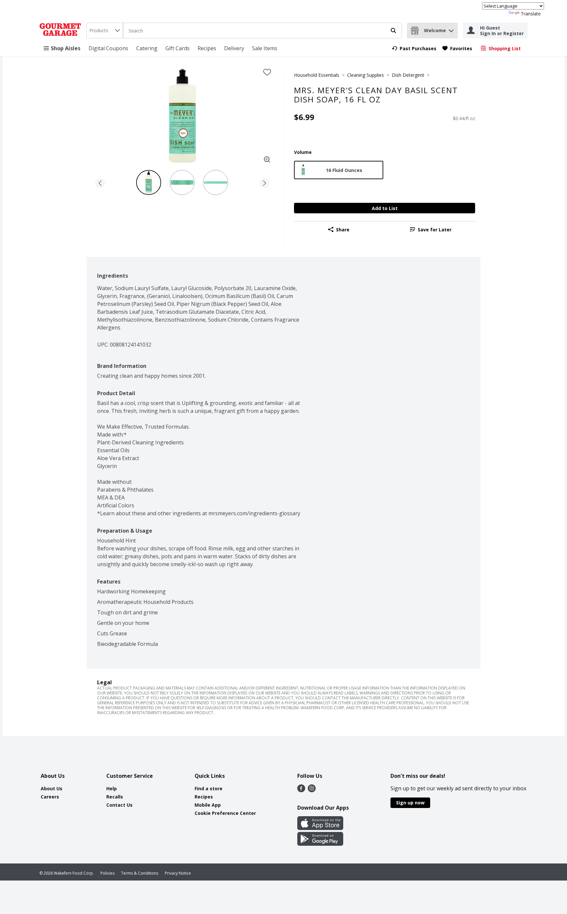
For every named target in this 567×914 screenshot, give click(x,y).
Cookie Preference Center (225, 813)
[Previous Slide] (100, 182)
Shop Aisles (65, 48)
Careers (50, 797)
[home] (61, 30)
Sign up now (410, 802)
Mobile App (208, 805)
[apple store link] (320, 828)
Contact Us (119, 805)
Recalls (114, 797)
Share (342, 229)
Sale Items (264, 48)
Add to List (385, 208)
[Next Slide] (264, 182)
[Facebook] (301, 790)
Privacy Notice (178, 873)
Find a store (208, 788)
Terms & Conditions (139, 873)
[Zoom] (267, 159)
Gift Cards (177, 48)
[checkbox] (267, 72)
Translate (531, 14)
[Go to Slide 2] (182, 182)
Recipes (207, 48)
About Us (51, 788)
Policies (107, 873)
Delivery (234, 48)
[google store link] (320, 843)
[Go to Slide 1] (148, 182)
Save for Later (435, 229)
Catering (147, 48)
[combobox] (104, 30)
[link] (414, 48)
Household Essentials (316, 75)
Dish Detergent (408, 75)
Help (111, 788)
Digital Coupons (108, 48)
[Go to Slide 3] (215, 182)
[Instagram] (312, 790)
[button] (451, 29)
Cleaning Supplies (365, 75)
